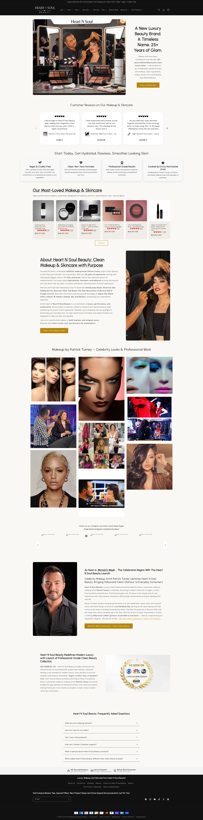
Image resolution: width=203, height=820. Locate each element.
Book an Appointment (111, 787)
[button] (62, 10)
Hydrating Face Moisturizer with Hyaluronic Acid (40, 226)
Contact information (128, 817)
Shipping (90, 783)
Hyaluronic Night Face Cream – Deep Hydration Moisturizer (89, 226)
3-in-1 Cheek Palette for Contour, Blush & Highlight (113, 225)
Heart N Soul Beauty (68, 817)
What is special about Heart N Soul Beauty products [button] (86, 751)
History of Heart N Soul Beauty (114, 783)
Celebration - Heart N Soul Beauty (140, 619)
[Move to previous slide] (36, 128)
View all (101, 243)
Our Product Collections (92, 787)
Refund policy (116, 817)
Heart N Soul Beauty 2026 (54, 331)
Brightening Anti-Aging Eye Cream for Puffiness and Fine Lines (66, 226)
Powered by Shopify (81, 817)
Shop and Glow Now (148, 85)
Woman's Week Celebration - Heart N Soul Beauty (109, 626)
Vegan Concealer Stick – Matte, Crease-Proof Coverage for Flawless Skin (159, 227)
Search (130, 783)
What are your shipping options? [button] (78, 723)
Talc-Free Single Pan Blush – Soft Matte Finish (136, 225)
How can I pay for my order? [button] (76, 730)
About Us (71, 783)
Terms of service (105, 817)
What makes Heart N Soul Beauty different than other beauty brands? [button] (94, 759)
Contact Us (81, 783)
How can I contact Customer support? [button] (81, 744)
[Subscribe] (68, 799)
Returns (98, 783)
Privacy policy (93, 817)
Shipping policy (141, 817)
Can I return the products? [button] (76, 737)
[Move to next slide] (166, 128)
